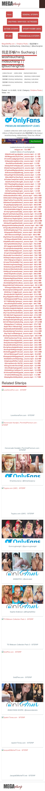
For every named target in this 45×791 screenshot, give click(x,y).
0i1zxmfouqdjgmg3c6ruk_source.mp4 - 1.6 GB (22, 159)
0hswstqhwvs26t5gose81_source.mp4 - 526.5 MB (22, 290)
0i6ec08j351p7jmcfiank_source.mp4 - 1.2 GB (22, 177)
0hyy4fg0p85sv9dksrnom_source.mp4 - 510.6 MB (22, 296)
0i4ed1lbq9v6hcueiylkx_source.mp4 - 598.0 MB (22, 273)
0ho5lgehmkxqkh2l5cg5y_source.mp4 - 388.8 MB (22, 319)
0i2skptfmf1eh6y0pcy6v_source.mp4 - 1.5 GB (22, 165)
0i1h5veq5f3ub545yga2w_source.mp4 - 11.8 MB (22, 372)
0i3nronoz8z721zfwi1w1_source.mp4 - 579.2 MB (22, 280)
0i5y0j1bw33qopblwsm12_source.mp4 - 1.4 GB (22, 168)
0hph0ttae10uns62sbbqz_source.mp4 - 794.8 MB (22, 237)
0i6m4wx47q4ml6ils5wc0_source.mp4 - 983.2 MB (22, 202)
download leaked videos (30, 73)
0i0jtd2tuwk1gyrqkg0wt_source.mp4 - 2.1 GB (22, 154)
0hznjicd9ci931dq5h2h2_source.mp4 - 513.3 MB (22, 294)
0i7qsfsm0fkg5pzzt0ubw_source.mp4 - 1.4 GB (22, 170)
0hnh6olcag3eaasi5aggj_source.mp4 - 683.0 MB (22, 264)
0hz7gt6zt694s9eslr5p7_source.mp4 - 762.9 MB (22, 244)
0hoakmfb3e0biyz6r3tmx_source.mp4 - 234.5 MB (23, 345)
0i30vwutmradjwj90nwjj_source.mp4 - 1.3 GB (22, 172)
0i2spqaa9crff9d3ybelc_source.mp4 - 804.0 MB (22, 232)
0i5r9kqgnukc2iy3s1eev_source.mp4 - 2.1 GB (22, 156)
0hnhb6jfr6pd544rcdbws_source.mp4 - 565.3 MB (23, 283)
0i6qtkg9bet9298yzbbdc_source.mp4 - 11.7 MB (22, 377)
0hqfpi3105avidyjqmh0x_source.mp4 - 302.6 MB (22, 340)
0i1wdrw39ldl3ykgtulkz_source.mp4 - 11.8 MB (22, 375)
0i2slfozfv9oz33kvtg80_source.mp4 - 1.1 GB (22, 182)
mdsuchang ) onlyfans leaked (32, 76)
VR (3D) (8, 36)
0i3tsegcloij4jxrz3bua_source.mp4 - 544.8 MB (22, 287)
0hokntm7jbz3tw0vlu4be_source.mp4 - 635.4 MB (23, 269)
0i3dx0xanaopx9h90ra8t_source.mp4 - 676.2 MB (22, 267)
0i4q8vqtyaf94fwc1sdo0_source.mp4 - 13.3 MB (22, 361)
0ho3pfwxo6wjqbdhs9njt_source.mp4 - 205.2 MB (22, 347)
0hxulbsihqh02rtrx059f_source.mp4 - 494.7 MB (22, 303)
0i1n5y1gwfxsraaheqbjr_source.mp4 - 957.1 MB (22, 211)
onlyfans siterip (18, 73)
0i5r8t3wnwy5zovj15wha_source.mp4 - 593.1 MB (22, 276)
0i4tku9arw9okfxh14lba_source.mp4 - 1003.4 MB (23, 195)
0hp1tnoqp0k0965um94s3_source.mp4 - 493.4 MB (22, 306)
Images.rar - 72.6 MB (22, 149)
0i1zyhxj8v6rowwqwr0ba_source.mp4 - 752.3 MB (23, 248)
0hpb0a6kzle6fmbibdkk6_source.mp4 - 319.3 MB (23, 329)
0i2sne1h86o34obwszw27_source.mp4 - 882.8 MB (22, 221)
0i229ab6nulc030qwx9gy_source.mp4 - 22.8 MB (22, 358)
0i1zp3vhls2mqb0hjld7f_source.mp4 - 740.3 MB (22, 253)
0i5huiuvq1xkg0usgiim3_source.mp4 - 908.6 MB (22, 218)
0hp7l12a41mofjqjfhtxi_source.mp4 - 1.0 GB (22, 188)
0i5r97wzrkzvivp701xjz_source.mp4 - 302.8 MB (22, 338)
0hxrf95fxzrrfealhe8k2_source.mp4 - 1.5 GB (22, 163)
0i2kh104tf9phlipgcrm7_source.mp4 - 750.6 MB (22, 250)
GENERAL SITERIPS (30, 14)
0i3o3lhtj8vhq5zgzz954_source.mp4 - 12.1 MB (22, 368)
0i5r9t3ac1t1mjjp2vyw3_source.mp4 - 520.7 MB (22, 292)
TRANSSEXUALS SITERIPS (29, 36)
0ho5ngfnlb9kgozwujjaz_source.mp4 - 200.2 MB (22, 349)
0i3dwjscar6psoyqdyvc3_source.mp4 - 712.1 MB (22, 257)
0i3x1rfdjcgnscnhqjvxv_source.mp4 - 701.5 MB (22, 260)
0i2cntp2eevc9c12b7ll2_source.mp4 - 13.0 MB (22, 363)
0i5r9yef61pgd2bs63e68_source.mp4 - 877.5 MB (22, 223)
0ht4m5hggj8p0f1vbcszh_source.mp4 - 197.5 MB (22, 352)
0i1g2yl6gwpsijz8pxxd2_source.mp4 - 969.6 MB (22, 204)
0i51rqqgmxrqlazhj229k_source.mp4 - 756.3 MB (22, 246)
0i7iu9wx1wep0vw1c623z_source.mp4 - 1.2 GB (22, 179)
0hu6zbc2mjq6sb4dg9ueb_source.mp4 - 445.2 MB (22, 308)
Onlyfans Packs (36, 90)
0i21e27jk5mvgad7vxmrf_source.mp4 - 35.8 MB (22, 354)
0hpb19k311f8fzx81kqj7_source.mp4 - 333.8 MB (22, 326)
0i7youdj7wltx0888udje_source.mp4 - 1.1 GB (22, 186)
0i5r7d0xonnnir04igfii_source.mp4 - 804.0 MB (22, 234)
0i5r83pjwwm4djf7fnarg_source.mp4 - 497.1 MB (22, 299)
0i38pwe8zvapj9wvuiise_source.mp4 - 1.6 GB (22, 161)
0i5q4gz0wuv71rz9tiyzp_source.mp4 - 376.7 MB (22, 324)
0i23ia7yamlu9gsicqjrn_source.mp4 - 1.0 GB (22, 191)
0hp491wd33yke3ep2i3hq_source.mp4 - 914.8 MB (22, 214)
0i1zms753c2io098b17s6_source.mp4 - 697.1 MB (22, 262)
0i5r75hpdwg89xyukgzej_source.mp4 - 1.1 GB (22, 184)
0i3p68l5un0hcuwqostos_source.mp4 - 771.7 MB (22, 241)
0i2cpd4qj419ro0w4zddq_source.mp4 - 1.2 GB (22, 175)
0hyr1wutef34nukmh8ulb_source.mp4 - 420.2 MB (22, 313)
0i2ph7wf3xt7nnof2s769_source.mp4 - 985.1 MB (22, 200)
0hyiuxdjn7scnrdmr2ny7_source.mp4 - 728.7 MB (22, 255)
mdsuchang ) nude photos (31, 79)
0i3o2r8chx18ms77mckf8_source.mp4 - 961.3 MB (22, 207)
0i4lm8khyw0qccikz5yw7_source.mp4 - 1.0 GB (22, 193)
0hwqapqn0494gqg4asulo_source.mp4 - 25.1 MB (22, 356)
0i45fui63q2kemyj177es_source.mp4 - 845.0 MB (22, 230)
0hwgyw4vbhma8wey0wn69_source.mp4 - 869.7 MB (22, 225)
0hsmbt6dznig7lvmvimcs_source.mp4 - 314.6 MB (22, 331)
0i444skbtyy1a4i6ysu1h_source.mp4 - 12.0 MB (22, 370)
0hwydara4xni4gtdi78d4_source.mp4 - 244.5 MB (22, 342)
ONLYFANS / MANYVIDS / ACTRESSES (22, 21)
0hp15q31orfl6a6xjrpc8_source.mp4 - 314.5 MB (22, 333)
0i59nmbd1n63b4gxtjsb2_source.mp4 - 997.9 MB (22, 198)
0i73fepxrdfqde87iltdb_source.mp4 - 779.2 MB (22, 239)
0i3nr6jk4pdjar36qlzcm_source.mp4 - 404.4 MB (22, 317)
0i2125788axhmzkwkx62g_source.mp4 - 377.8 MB (22, 322)
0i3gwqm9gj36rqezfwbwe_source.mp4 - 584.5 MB (22, 278)
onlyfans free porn (7, 73)
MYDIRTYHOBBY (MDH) (32, 29)
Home (9, 14)
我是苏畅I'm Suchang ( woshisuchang (12, 76)
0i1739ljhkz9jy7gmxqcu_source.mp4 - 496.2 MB (22, 301)
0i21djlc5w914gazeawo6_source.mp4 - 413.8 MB (22, 315)
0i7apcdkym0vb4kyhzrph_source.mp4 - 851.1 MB (22, 227)
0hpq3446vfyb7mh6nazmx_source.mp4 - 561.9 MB (22, 285)
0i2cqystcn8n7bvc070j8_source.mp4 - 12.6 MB (22, 365)
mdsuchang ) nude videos (31, 82)
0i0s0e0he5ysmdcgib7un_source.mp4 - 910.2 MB (22, 216)
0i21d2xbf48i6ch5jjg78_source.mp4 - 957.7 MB (22, 209)
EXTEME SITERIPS (11, 29)
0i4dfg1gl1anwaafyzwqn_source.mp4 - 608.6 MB (22, 271)
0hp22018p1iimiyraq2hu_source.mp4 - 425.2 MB (22, 310)
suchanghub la (6, 85)
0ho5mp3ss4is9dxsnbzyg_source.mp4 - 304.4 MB (22, 335)
